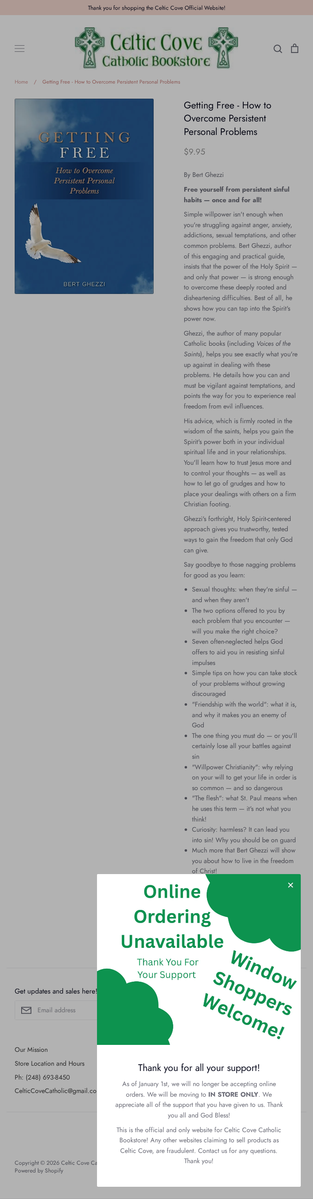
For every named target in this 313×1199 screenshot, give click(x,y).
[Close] (291, 884)
